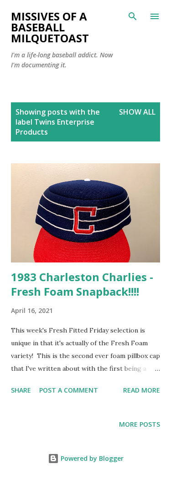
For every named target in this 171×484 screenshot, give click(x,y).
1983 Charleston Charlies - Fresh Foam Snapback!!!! (82, 284)
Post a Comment (68, 390)
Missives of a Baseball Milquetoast (50, 27)
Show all (137, 112)
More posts (139, 424)
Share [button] (21, 390)
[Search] (132, 16)
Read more (141, 390)
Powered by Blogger (91, 458)
